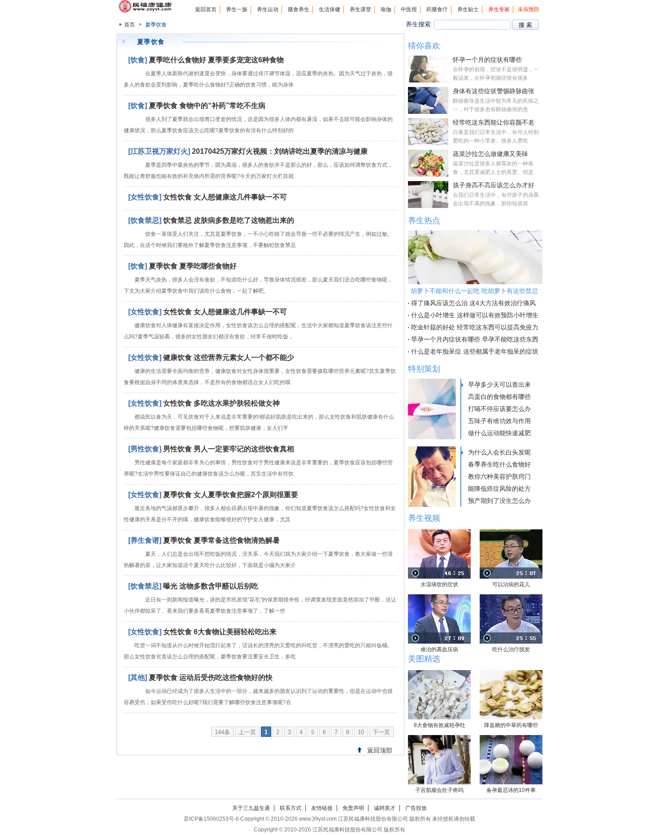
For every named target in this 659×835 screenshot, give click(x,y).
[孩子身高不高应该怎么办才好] (428, 194)
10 (361, 732)
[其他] (137, 677)
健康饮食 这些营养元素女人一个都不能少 (228, 357)
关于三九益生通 (251, 808)
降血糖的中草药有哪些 (511, 725)
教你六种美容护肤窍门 (499, 476)
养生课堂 (360, 9)
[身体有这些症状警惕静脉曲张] (428, 100)
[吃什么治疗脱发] (511, 619)
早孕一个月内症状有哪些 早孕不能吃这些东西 (474, 339)
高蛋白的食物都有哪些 (499, 396)
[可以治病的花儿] (511, 554)
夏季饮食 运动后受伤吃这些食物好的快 (211, 677)
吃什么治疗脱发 (511, 649)
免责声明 (353, 808)
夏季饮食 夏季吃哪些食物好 (193, 266)
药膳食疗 (437, 9)
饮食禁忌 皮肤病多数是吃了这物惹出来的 (228, 220)
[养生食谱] (144, 540)
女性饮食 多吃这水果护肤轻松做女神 (221, 403)
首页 (129, 25)
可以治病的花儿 (511, 584)
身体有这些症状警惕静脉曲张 (493, 91)
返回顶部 (379, 750)
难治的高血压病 (439, 649)
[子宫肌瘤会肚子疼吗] (439, 759)
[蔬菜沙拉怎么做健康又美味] (428, 163)
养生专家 (499, 9)
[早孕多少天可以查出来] (432, 409)
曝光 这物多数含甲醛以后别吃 (210, 586)
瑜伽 (386, 9)
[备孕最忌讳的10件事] (511, 759)
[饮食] (137, 60)
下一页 (381, 732)
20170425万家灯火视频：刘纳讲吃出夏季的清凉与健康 (280, 151)
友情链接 (322, 808)
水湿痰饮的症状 (439, 584)
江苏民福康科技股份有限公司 (347, 829)
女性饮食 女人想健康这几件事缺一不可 (225, 197)
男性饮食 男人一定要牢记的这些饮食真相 (228, 449)
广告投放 (416, 808)
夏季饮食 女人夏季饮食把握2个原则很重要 (230, 494)
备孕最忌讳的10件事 (511, 790)
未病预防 (528, 9)
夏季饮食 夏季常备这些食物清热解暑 (221, 540)
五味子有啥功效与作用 (499, 420)
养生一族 (236, 9)
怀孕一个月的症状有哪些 (487, 59)
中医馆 (409, 9)
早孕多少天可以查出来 (499, 384)
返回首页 (206, 9)
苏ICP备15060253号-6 (211, 819)
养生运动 (267, 9)
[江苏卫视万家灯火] (159, 151)
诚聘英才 (384, 808)
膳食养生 (298, 9)
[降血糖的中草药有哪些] (511, 694)
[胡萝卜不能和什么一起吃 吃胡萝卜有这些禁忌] (475, 257)
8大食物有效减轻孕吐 (439, 725)
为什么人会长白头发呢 (499, 452)
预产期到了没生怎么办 (499, 500)
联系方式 (290, 808)
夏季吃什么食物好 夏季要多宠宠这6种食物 (216, 60)
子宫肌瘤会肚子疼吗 (439, 790)
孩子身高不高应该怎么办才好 (493, 185)
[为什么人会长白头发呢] (432, 476)
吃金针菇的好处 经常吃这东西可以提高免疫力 (474, 327)
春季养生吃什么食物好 (499, 464)
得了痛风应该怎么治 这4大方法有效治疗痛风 (473, 303)
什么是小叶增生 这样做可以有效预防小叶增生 (474, 315)
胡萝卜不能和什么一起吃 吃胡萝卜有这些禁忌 (474, 290)
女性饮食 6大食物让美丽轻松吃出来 (220, 632)
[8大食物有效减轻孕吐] (439, 694)
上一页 (247, 732)
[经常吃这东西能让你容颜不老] (428, 131)
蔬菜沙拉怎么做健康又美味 (490, 153)
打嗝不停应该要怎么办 (499, 408)
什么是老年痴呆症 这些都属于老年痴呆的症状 (474, 351)
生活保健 (329, 9)
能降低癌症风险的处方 (499, 488)
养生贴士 (468, 9)
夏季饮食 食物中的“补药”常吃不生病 (207, 105)
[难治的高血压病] (439, 619)
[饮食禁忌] (144, 220)
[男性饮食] (144, 449)
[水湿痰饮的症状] (439, 554)
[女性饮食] (144, 197)
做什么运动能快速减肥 (499, 433)
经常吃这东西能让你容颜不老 (493, 122)
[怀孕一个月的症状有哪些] (428, 69)
